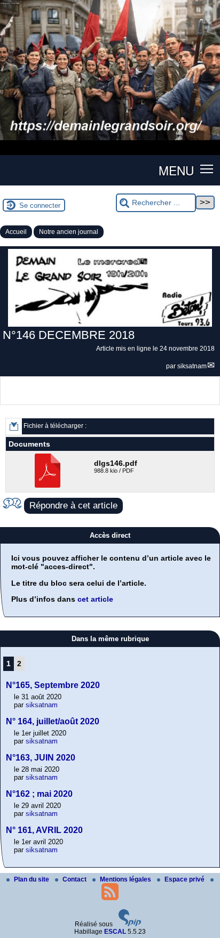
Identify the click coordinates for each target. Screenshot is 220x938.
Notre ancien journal (68, 232)
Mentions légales (126, 879)
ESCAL (115, 931)
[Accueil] (110, 138)
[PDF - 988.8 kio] (48, 485)
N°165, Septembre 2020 (53, 685)
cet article (95, 599)
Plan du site (32, 879)
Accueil (16, 232)
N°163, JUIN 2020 (40, 757)
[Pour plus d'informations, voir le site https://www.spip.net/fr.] (129, 924)
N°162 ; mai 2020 (39, 793)
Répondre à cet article (73, 505)
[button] (207, 168)
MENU (176, 170)
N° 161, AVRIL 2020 (44, 830)
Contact (75, 879)
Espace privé (185, 879)
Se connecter (39, 205)
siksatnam (192, 366)
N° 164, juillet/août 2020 (52, 721)
